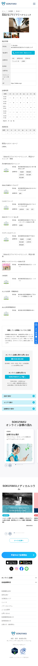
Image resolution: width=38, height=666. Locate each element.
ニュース (4, 602)
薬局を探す (5, 595)
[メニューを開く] (34, 4)
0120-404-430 (18, 359)
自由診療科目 (6, 582)
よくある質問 (6, 610)
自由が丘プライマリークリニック (10, 13)
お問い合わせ (6, 613)
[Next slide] (10, 465)
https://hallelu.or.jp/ (16, 83)
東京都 (17, 11)
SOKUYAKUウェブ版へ (17, 377)
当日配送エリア (6, 598)
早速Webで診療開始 (19, 555)
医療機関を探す (6, 591)
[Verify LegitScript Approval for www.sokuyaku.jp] (14, 650)
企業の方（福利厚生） (8, 624)
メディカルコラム (7, 606)
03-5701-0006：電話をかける (23, 53)
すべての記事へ (19, 540)
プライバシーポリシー (19, 645)
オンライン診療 (7, 577)
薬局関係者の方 (6, 621)
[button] (10, 533)
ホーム (3, 11)
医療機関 (10, 11)
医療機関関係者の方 (8, 617)
